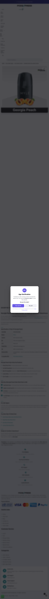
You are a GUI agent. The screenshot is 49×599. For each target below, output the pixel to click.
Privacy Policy (24, 310)
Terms (35, 308)
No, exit (31, 305)
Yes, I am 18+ (18, 305)
